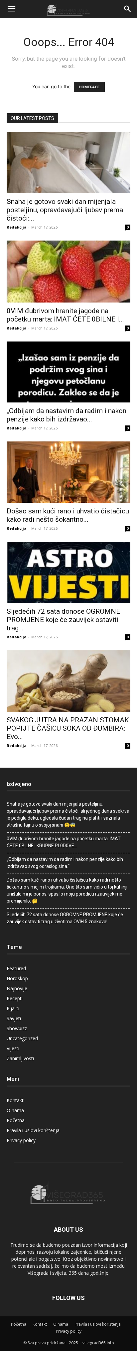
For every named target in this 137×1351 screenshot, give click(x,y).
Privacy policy (21, 1140)
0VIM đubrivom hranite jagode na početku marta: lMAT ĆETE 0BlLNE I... (65, 315)
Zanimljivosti (20, 1058)
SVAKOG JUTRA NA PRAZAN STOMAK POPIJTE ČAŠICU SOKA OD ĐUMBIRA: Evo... (68, 728)
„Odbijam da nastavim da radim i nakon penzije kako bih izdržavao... (66, 415)
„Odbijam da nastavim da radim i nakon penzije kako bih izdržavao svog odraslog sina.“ (65, 863)
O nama (15, 1110)
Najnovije (17, 988)
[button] (11, 9)
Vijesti (13, 1048)
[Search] (127, 9)
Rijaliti (13, 1008)
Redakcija (17, 227)
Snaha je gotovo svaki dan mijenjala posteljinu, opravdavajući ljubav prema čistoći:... (65, 210)
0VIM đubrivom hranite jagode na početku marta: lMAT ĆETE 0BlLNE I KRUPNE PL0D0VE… (64, 842)
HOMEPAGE (89, 87)
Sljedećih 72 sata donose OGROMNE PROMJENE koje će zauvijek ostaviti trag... (63, 619)
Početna (16, 1120)
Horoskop (17, 978)
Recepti (15, 998)
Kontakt (15, 1100)
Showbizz (17, 1028)
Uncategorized (22, 1038)
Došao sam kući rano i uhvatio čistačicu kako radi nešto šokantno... (68, 515)
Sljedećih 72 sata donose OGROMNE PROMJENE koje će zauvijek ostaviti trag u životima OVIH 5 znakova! (65, 918)
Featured (16, 968)
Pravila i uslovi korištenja (33, 1130)
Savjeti (14, 1018)
